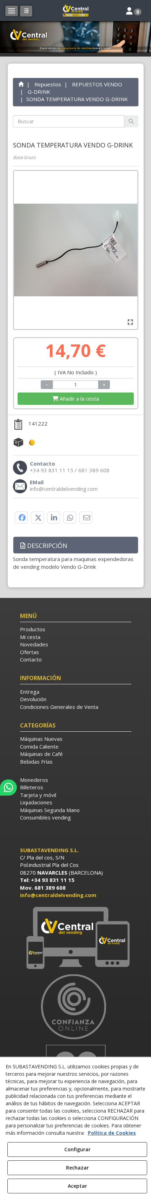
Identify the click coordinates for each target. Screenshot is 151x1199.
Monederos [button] (34, 779)
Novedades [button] (34, 644)
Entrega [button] (29, 691)
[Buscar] (131, 121)
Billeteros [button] (31, 787)
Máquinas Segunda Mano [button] (50, 809)
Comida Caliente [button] (39, 746)
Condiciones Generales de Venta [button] (59, 706)
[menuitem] (75, 629)
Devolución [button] (33, 699)
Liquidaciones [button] (36, 802)
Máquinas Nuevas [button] (41, 738)
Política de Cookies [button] (112, 1132)
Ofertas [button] (29, 652)
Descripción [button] (46, 545)
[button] (75, 11)
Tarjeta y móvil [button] (38, 794)
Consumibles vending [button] (45, 817)
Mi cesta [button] (30, 636)
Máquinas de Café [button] (41, 753)
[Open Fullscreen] (130, 322)
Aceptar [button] (77, 1185)
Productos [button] (32, 629)
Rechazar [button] (77, 1167)
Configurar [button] (77, 1149)
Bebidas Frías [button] (36, 761)
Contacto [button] (31, 659)
